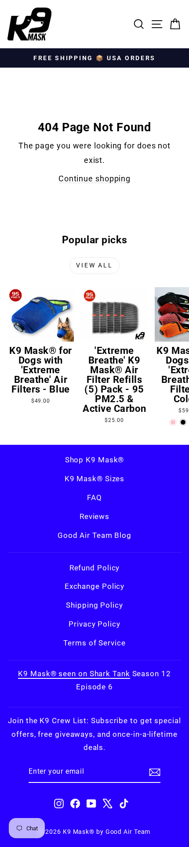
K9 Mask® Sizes (95, 478)
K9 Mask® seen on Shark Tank (74, 673)
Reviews (94, 516)
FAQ (94, 497)
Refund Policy (94, 567)
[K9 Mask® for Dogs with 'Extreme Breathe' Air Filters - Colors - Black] (183, 422)
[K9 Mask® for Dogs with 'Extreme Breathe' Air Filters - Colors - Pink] (173, 422)
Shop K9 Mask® (94, 459)
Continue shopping (94, 178)
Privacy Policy (94, 624)
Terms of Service (94, 642)
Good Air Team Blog (94, 535)
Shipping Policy (94, 605)
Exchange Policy (95, 586)
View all (94, 265)
